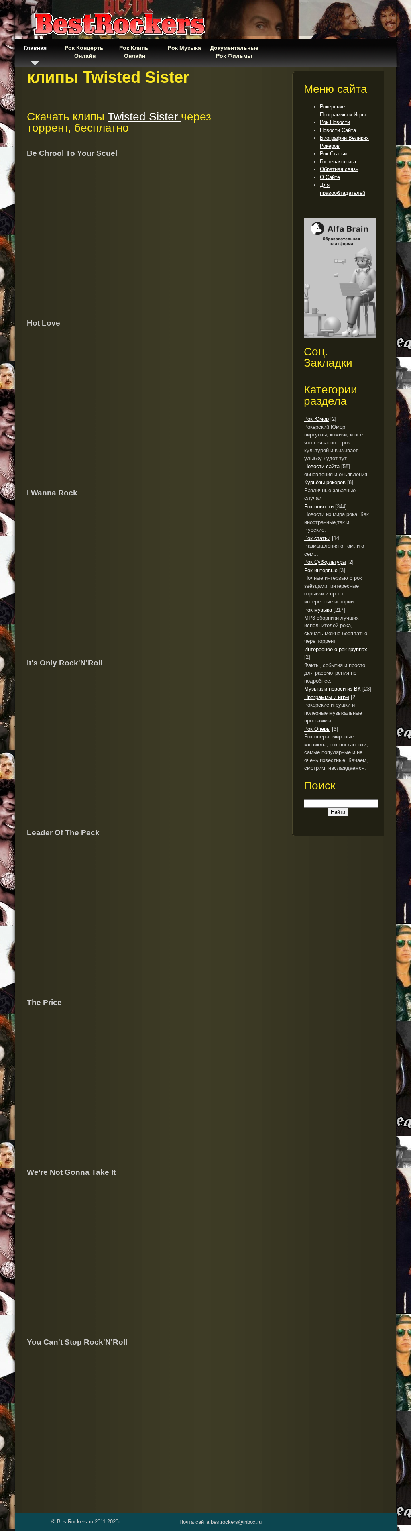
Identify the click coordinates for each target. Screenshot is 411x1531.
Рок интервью (321, 570)
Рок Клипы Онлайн (134, 52)
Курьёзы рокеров (325, 482)
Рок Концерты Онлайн (85, 52)
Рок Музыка (184, 48)
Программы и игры (326, 697)
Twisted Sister (144, 116)
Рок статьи (317, 538)
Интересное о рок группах (335, 649)
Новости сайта (322, 466)
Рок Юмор (316, 419)
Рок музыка (318, 610)
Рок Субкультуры (325, 562)
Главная (35, 48)
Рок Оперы (317, 729)
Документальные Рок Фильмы (234, 52)
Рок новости (319, 507)
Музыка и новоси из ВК (332, 689)
